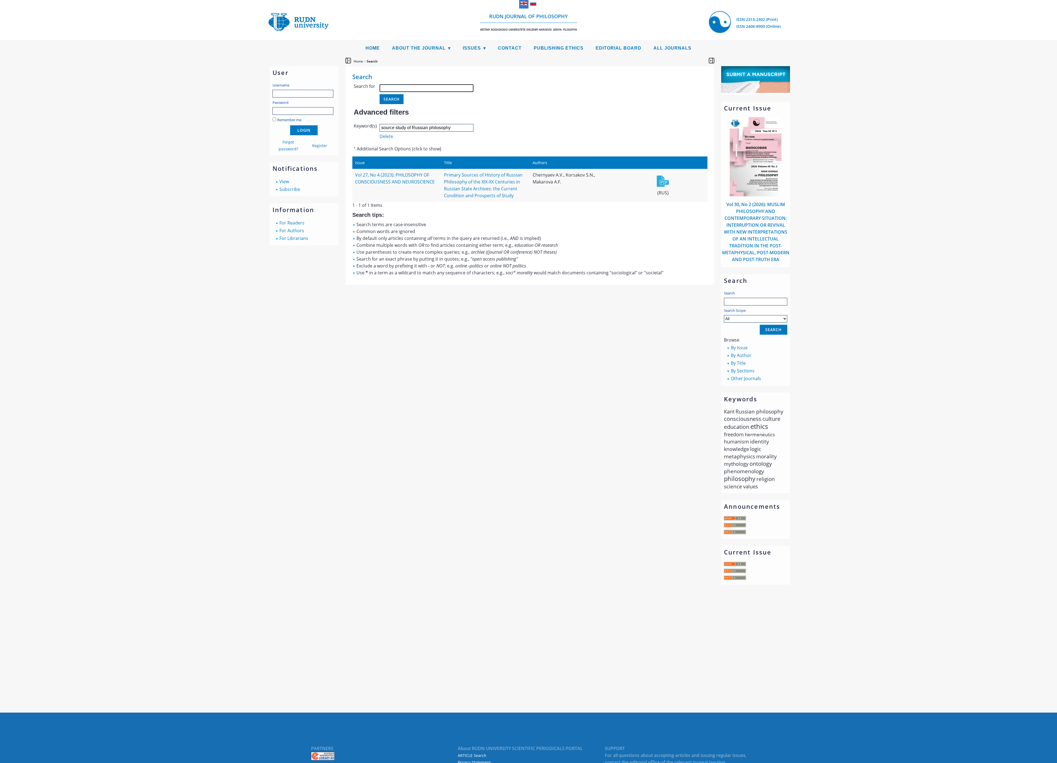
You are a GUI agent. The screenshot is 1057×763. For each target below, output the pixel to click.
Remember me (289, 119)
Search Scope (735, 310)
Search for (364, 86)
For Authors (291, 231)
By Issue (739, 348)
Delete (386, 136)
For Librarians (293, 238)
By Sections (742, 371)
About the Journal (419, 48)
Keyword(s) (365, 126)
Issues (472, 48)
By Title (738, 363)
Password (280, 102)
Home (373, 48)
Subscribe (289, 189)
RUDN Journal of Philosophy (528, 22)
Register (319, 145)
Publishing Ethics (559, 48)
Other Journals (746, 378)
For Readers (291, 223)
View (284, 181)
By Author (741, 355)
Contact (510, 48)
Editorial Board (618, 48)
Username (281, 85)
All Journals (672, 48)
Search (729, 293)
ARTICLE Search (472, 755)
